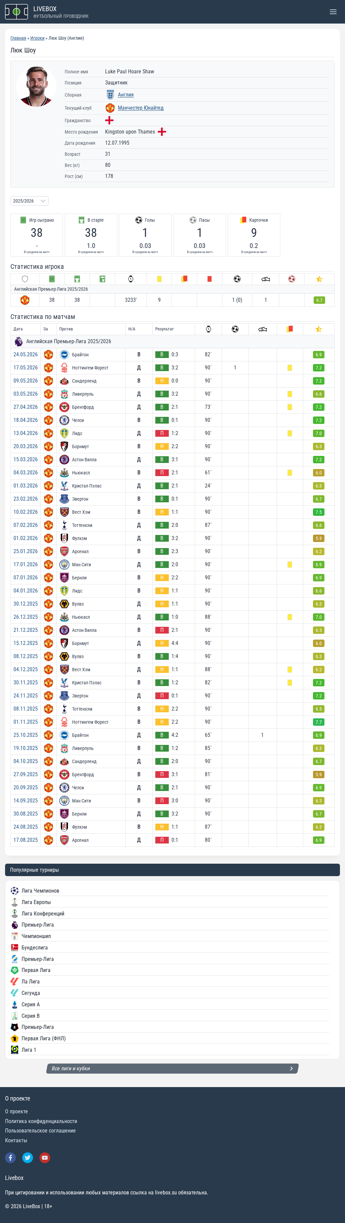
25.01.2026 (25, 551)
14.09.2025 (25, 800)
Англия (126, 95)
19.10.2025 (25, 748)
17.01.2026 (25, 564)
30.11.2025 (25, 682)
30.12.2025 (25, 604)
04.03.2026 (25, 472)
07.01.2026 (25, 577)
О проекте (16, 1111)
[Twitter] (27, 1157)
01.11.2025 (25, 722)
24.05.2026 (25, 354)
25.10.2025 (25, 735)
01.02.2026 (25, 538)
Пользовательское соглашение (40, 1130)
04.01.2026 (25, 590)
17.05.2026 (25, 367)
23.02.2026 (25, 499)
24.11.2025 (25, 695)
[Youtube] (44, 1157)
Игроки (37, 38)
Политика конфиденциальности (41, 1121)
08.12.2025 (25, 656)
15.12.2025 (25, 643)
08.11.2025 (25, 709)
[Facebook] (10, 1157)
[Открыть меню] (333, 11)
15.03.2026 (25, 459)
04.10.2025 (25, 761)
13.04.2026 (25, 433)
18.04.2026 (25, 420)
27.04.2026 (25, 407)
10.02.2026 (25, 512)
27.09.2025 (25, 774)
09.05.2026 (25, 380)
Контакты (16, 1140)
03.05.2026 (25, 394)
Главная (18, 38)
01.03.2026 (25, 485)
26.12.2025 (25, 617)
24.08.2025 (25, 827)
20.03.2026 (25, 446)
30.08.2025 (25, 814)
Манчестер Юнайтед (141, 108)
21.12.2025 (25, 630)
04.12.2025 (25, 669)
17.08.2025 (25, 840)
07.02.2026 (25, 525)
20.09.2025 (25, 787)
